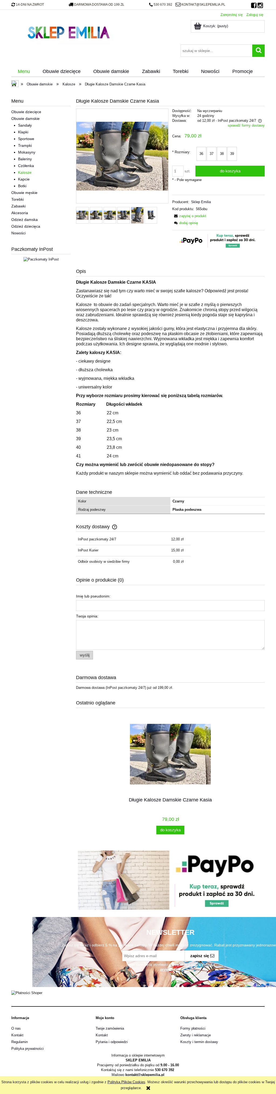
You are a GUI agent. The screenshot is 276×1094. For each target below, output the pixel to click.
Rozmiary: (181, 152)
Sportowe (26, 139)
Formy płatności (192, 1028)
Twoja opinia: (87, 616)
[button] (189, 216)
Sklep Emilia (201, 202)
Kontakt (17, 1035)
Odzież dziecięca (25, 226)
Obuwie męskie (24, 192)
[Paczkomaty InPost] (41, 259)
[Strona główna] (68, 32)
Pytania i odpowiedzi (112, 1042)
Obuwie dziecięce (26, 112)
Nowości (18, 233)
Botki (22, 186)
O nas (16, 1028)
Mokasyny (26, 152)
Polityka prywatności (27, 1049)
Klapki (23, 132)
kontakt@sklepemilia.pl (203, 4)
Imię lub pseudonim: (93, 596)
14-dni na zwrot (30, 4)
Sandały (25, 125)
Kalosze (25, 172)
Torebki (17, 199)
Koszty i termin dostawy (199, 1042)
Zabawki (18, 206)
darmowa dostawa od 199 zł (99, 4)
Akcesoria (19, 213)
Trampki (25, 145)
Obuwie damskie (25, 118)
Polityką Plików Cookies (126, 1082)
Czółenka (26, 166)
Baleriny (25, 159)
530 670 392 (163, 4)
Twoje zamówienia (110, 1028)
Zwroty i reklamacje (195, 1035)
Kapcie (24, 179)
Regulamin (19, 1042)
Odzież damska (24, 219)
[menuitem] (23, 71)
